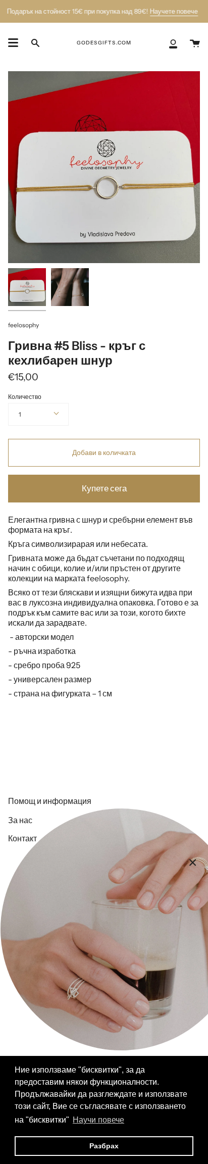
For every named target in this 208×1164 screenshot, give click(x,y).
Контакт (22, 838)
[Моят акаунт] (173, 43)
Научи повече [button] (98, 1120)
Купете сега (104, 488)
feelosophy (23, 325)
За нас (20, 820)
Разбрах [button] (104, 1146)
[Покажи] (13, 43)
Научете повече (174, 11)
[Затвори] (193, 862)
